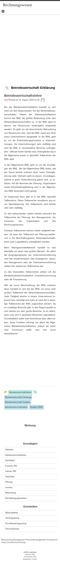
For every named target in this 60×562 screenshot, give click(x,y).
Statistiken (10, 476)
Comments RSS (30, 557)
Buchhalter (10, 460)
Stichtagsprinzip (12, 518)
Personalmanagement (36, 540)
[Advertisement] (30, 45)
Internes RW (10, 471)
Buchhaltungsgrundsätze (16, 498)
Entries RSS (30, 554)
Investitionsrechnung (15, 542)
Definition (9, 449)
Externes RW (11, 465)
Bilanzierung (10, 493)
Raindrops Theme (30, 559)
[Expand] (3, 11)
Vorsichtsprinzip (12, 529)
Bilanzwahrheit (11, 512)
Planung (8, 482)
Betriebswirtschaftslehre (15, 455)
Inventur (8, 487)
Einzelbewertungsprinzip (15, 523)
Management (19, 540)
